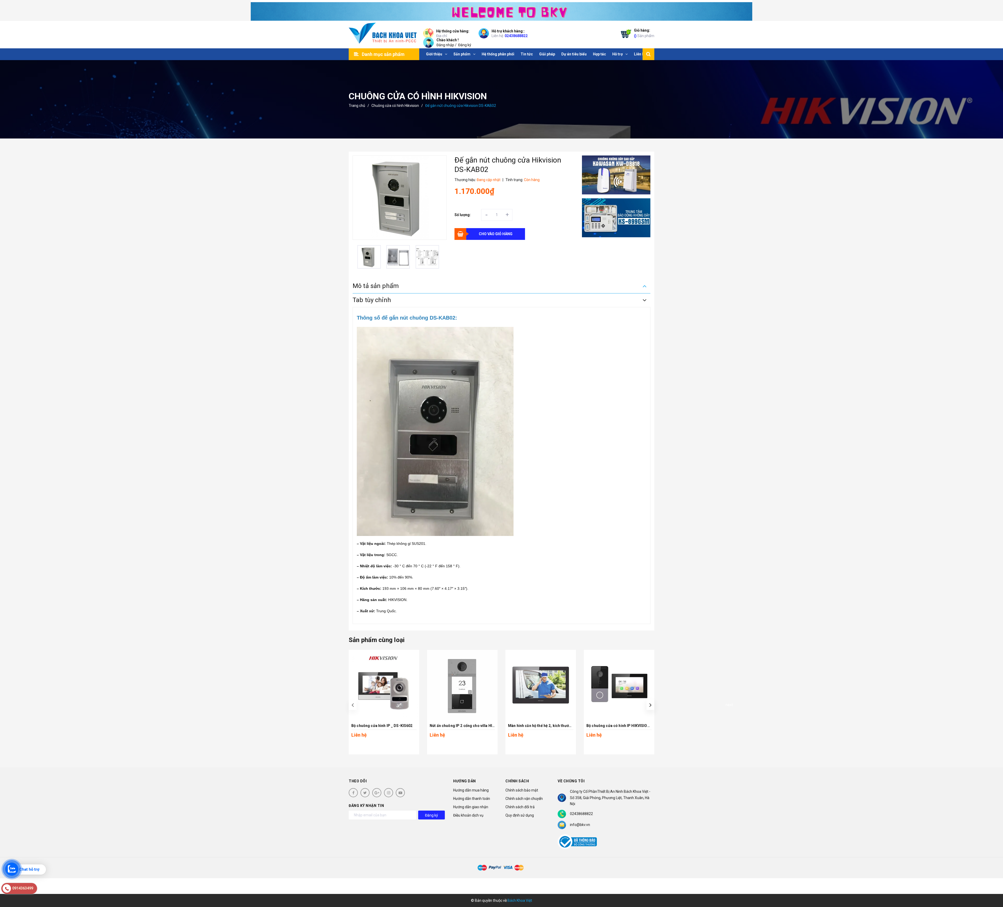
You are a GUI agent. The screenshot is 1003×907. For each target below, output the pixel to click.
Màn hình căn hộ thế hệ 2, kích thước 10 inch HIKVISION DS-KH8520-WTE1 (572, 726)
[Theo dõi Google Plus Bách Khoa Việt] (376, 792)
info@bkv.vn (580, 825)
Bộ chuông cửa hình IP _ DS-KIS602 (382, 726)
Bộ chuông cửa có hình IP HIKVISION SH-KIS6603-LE (632, 726)
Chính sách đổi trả (520, 807)
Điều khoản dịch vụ (468, 815)
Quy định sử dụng (519, 815)
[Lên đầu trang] (992, 879)
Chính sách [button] (517, 781)
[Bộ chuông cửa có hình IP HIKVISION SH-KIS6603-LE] (619, 685)
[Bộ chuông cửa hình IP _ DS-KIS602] (384, 685)
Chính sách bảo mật (521, 790)
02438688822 (516, 36)
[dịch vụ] (616, 217)
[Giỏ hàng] (625, 35)
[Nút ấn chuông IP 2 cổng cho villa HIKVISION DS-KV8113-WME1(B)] (462, 685)
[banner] (501, 10)
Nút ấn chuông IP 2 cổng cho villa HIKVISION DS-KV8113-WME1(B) (487, 726)
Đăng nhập (445, 45)
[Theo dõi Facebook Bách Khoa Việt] (353, 792)
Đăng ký (464, 45)
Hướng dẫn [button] (464, 781)
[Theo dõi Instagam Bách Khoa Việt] (388, 792)
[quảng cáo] (616, 174)
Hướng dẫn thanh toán (471, 798)
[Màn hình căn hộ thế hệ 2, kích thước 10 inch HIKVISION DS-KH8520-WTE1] (540, 685)
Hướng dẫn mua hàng (471, 790)
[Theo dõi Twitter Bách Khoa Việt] (365, 792)
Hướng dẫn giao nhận (470, 807)
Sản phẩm (644, 33)
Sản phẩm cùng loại (377, 640)
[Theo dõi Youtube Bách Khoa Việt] (400, 792)
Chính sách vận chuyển (524, 798)
